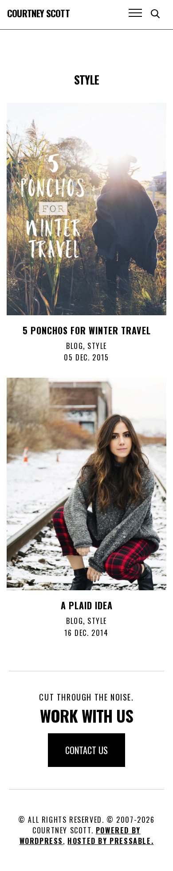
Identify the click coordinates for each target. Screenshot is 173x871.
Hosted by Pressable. (110, 841)
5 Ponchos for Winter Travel (87, 330)
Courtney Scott (38, 13)
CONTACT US (86, 750)
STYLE (97, 346)
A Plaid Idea (87, 605)
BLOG (74, 346)
